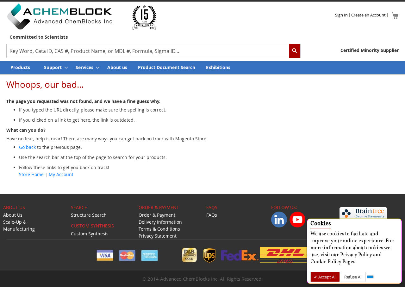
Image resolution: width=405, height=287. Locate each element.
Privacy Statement (158, 236)
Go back (27, 147)
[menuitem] (21, 67)
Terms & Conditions (159, 229)
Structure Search (89, 215)
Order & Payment (157, 215)
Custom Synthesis (90, 234)
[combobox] (153, 51)
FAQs (211, 215)
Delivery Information (160, 222)
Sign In (341, 15)
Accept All (326, 277)
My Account (61, 174)
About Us (12, 215)
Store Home (31, 174)
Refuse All (353, 277)
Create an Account (368, 15)
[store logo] (59, 16)
